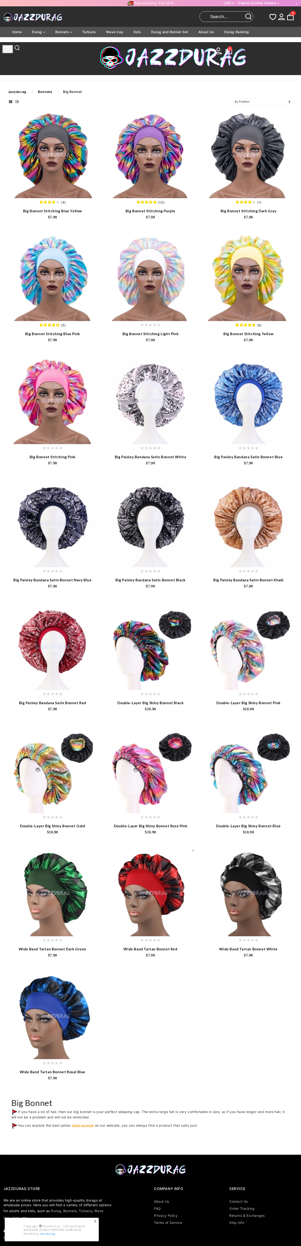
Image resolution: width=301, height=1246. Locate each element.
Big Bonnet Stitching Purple (150, 211)
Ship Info (236, 1223)
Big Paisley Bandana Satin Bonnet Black (150, 580)
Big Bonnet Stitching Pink (52, 457)
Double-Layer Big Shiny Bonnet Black (150, 703)
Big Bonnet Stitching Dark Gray (249, 211)
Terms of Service (168, 1223)
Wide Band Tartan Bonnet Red (150, 949)
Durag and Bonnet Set (169, 32)
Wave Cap (114, 32)
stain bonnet (83, 1125)
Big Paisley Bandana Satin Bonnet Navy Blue (52, 580)
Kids (137, 32)
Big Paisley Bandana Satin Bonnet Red (52, 703)
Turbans (89, 32)
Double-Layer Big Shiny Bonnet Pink (248, 703)
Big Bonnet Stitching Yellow (248, 334)
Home (17, 32)
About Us (206, 32)
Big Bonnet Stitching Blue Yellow (52, 211)
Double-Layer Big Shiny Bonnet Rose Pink (150, 826)
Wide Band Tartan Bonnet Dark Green (52, 949)
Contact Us (238, 1201)
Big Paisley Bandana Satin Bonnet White (150, 457)
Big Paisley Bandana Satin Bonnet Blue (248, 457)
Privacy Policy (166, 1216)
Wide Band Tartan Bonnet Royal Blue (52, 1072)
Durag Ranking (236, 32)
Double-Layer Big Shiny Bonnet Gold (52, 826)
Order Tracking (241, 1208)
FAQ (157, 1208)
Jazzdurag (17, 92)
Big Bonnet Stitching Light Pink (151, 334)
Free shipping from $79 (153, 3)
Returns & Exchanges (247, 1216)
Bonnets (62, 32)
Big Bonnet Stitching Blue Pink (52, 334)
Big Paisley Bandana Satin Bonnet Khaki (248, 580)
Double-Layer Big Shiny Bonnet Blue (248, 826)
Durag (37, 32)
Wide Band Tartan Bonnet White (248, 949)
